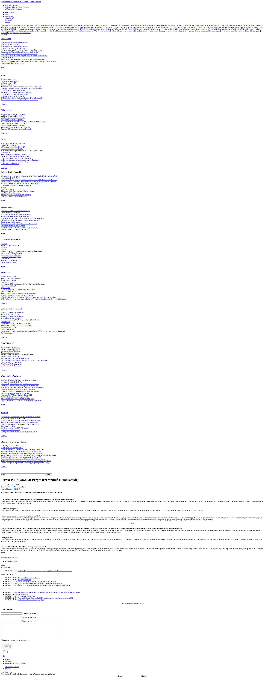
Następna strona (138, 603)
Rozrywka (5, 272)
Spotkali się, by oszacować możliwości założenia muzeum (20, 422)
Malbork (4, 413)
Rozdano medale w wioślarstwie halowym (15, 216)
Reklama (8, 661)
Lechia (4, 139)
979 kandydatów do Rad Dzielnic (29, 578)
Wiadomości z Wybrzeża (11, 376)
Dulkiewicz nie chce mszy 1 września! (13, 48)
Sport (3, 75)
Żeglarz (3, 249)
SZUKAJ (48, 474)
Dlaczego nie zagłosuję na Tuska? (12, 448)
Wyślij (3, 656)
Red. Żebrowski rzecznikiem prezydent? (31, 600)
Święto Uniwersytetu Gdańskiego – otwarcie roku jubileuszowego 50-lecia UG (44, 585)
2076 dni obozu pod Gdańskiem (11, 318)
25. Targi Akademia (24, 580)
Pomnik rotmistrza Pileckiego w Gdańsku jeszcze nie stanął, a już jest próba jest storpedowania (49, 592)
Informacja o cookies (12, 667)
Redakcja (8, 659)
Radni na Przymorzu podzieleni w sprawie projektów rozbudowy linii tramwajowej (45, 571)
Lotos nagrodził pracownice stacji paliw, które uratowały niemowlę (40, 583)
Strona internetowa (28, 621)
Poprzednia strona (127, 603)
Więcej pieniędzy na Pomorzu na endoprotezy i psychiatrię (37, 581)
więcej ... (4, 67)
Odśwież (4, 650)
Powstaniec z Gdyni (7, 282)
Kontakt (7, 669)
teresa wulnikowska (11, 561)
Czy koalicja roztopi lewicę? (27, 596)
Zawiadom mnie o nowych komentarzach (16, 640)
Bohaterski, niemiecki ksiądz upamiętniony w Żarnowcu (19, 386)
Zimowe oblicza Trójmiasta (10, 353)
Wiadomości (6, 39)
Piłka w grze (6, 110)
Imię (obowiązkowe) (29, 613)
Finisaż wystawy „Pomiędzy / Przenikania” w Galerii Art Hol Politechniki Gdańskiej (28, 182)
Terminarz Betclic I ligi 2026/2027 (12, 149)
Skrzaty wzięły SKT (7, 85)
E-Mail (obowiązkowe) (29, 617)
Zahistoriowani (23, 594)
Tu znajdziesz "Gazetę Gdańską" (15, 663)
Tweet (3, 565)
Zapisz (144, 676)
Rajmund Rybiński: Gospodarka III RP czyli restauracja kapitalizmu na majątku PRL (45, 598)
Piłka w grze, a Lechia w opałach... (12, 120)
